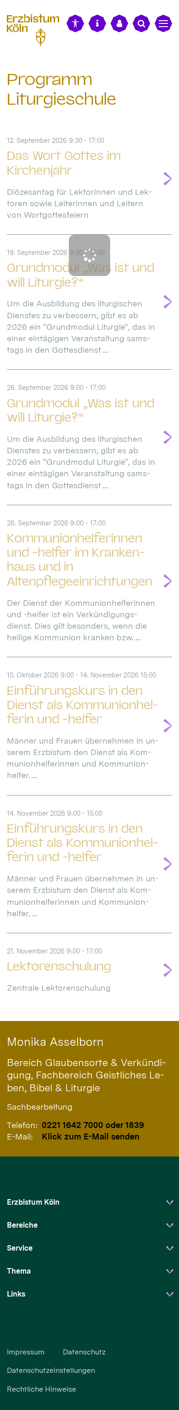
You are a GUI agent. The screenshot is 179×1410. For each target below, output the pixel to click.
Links (16, 1294)
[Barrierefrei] (75, 23)
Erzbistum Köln (33, 1202)
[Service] (97, 23)
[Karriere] (119, 23)
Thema (19, 1271)
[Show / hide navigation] (163, 23)
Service (20, 1248)
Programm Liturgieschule (61, 89)
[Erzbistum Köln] (37, 29)
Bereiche (22, 1225)
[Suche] (141, 23)
